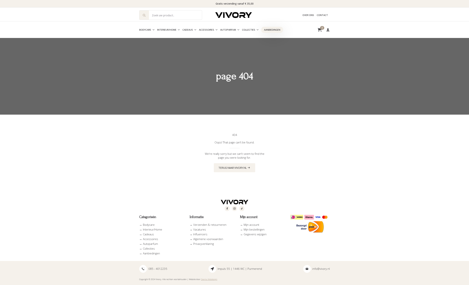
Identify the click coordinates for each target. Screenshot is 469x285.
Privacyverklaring (203, 244)
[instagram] (234, 208)
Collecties (248, 30)
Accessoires (206, 30)
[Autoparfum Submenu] (237, 30)
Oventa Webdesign (209, 279)
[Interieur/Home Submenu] (178, 30)
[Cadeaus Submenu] (194, 30)
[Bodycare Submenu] (152, 30)
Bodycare (145, 30)
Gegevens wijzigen (255, 234)
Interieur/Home (166, 30)
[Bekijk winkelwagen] (320, 30)
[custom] (241, 208)
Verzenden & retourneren (209, 224)
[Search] (144, 15)
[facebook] (227, 208)
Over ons (308, 15)
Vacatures (199, 229)
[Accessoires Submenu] (215, 30)
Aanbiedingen (272, 30)
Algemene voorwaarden (208, 239)
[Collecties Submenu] (256, 30)
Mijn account (251, 224)
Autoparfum (228, 30)
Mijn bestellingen (254, 229)
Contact (322, 15)
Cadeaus (187, 30)
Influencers (200, 234)
